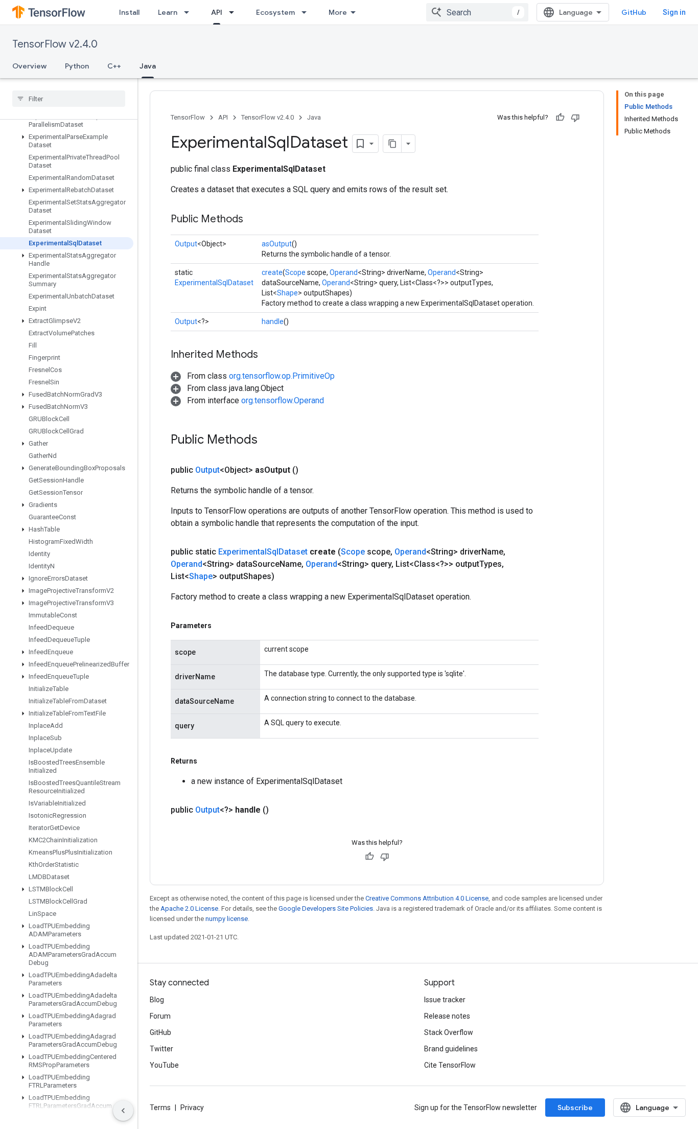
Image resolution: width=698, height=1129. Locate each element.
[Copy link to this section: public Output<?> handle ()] (281, 810)
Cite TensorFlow (450, 1065)
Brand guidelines (451, 1049)
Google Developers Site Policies (325, 908)
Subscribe (575, 1107)
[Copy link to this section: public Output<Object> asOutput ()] (310, 470)
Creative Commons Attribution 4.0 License (426, 898)
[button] (66, 141)
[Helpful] (560, 117)
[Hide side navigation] (123, 1110)
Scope (295, 272)
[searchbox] (68, 98)
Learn (167, 12)
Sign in (674, 12)
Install (129, 12)
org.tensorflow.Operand (282, 400)
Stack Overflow (448, 1032)
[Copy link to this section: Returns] (207, 761)
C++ (114, 66)
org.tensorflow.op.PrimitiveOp (282, 376)
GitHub (633, 12)
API (216, 12)
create (272, 272)
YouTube (164, 1065)
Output (186, 244)
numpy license (226, 919)
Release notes (447, 1016)
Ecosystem (275, 12)
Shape (287, 293)
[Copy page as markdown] (392, 143)
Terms (160, 1107)
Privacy (192, 1107)
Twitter (161, 1049)
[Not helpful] (575, 117)
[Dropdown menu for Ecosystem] (307, 12)
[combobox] (477, 12)
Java (147, 66)
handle (273, 321)
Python (77, 66)
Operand (344, 272)
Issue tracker (445, 1000)
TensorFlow (188, 117)
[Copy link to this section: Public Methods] (253, 220)
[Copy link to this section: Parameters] (222, 625)
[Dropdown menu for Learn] (189, 12)
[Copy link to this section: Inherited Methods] (268, 355)
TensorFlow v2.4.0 (55, 44)
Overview (29, 66)
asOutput (277, 244)
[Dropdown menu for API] (234, 12)
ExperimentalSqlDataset (214, 283)
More (338, 12)
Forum (160, 1016)
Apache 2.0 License (189, 908)
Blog (157, 1000)
